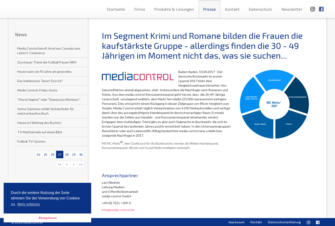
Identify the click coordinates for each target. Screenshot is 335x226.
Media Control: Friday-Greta (37, 90)
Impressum (237, 222)
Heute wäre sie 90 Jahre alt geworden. (44, 71)
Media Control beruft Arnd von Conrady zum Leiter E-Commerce (48, 50)
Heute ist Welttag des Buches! (39, 123)
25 (45, 154)
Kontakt (232, 9)
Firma (139, 9)
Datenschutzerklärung (284, 222)
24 (38, 154)
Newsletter (291, 9)
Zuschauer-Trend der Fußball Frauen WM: (47, 62)
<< (60, 164)
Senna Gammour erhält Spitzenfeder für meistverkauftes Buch (45, 111)
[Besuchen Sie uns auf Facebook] (321, 7)
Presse (209, 9)
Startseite (116, 9)
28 (67, 154)
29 (74, 154)
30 (81, 154)
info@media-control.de (118, 210)
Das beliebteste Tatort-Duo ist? (40, 81)
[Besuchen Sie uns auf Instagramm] (311, 7)
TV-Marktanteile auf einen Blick (39, 132)
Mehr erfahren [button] (28, 204)
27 (59, 154)
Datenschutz (260, 9)
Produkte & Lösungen (174, 9)
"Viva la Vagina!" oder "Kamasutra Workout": (48, 99)
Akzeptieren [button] (47, 218)
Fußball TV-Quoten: (31, 141)
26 (52, 154)
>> (81, 164)
